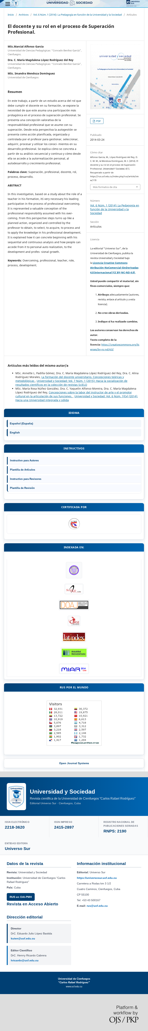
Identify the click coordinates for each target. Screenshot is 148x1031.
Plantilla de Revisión (22, 488)
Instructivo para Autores (24, 460)
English (15, 432)
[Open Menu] (8, 4)
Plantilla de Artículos (22, 469)
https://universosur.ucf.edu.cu (97, 877)
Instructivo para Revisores (25, 479)
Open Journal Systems (74, 763)
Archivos (24, 14)
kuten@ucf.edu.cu (23, 938)
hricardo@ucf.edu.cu (25, 960)
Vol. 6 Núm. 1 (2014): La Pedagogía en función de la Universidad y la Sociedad (77, 14)
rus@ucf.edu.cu (97, 905)
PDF (98, 121)
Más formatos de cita (105, 187)
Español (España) (21, 423)
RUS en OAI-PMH (21, 896)
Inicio (11, 14)
